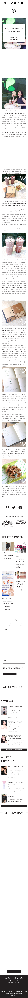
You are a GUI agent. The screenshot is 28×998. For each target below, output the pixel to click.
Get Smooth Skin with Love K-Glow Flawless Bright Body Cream (16, 782)
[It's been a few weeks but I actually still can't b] (14, 950)
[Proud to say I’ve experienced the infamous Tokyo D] (14, 966)
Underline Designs (15, 993)
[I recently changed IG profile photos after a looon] (14, 841)
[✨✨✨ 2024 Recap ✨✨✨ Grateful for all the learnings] (14, 888)
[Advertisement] (14, 64)
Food (14, 516)
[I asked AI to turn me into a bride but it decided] (14, 903)
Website (5, 660)
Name (5, 649)
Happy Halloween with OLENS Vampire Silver (15, 707)
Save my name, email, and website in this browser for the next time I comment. (13, 669)
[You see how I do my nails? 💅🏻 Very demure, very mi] (14, 935)
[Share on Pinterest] (11, 40)
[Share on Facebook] (16, 40)
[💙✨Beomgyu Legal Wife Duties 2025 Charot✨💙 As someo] (14, 825)
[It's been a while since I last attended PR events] (14, 872)
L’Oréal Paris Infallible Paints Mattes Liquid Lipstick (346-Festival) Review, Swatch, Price (8, 524)
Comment (6, 629)
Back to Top (14, 995)
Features (10, 516)
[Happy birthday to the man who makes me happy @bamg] (14, 856)
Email (5, 655)
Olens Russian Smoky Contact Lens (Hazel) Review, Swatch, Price (15, 736)
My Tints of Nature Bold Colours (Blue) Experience (20, 522)
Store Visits (20, 516)
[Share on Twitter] (14, 40)
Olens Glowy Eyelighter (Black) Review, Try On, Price (15, 722)
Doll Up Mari (18, 991)
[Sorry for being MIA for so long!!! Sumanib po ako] (14, 919)
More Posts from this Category (14, 749)
